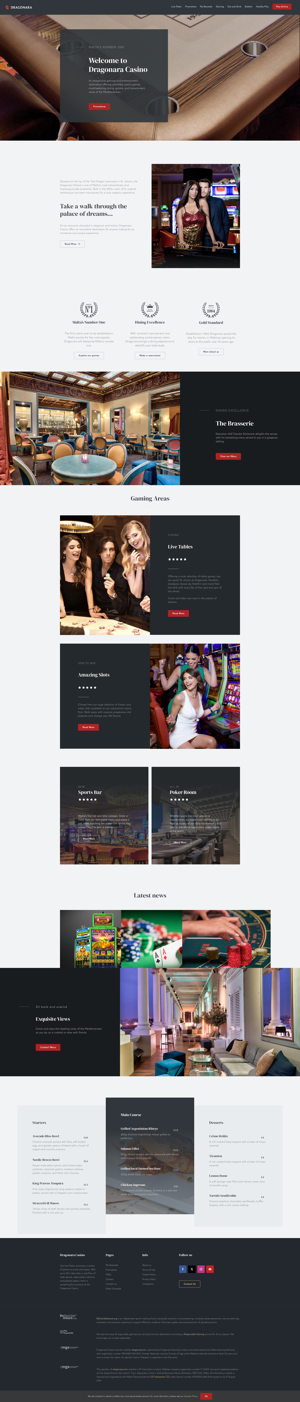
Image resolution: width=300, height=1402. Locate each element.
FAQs (108, 1274)
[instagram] (201, 1269)
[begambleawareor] (68, 1315)
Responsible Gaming (194, 1334)
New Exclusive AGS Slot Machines (104, 941)
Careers (110, 1279)
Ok (206, 1396)
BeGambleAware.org (107, 1318)
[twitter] (192, 1269)
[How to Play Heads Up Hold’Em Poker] (165, 946)
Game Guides (165, 952)
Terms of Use (148, 1269)
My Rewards (112, 1265)
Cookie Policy (148, 1274)
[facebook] (183, 1269)
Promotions (111, 1269)
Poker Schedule (113, 1288)
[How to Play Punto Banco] (226, 946)
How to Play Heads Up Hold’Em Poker (165, 941)
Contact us (111, 1284)
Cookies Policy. (191, 1396)
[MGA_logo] (69, 1347)
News (104, 952)
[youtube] (210, 1269)
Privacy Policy (149, 1279)
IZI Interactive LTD (160, 1376)
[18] (66, 1331)
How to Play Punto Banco (226, 941)
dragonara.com (120, 1369)
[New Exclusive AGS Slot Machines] (104, 946)
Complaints (147, 1284)
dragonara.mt (138, 1349)
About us (146, 1265)
